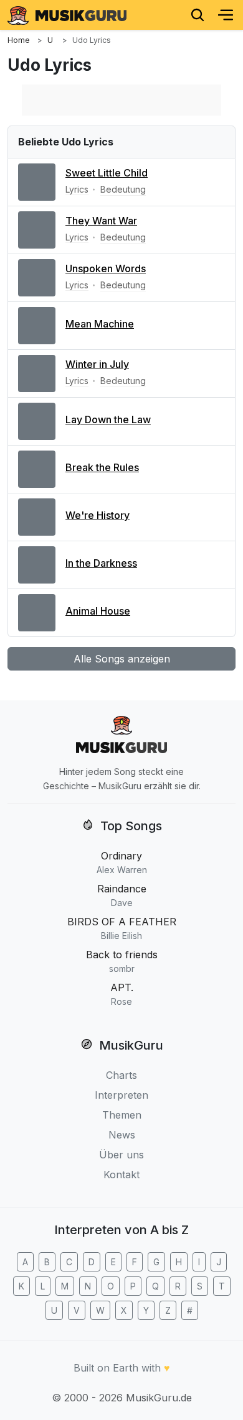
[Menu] (225, 14)
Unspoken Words (105, 268)
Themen (121, 1115)
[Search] (197, 15)
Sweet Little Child (106, 173)
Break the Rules (102, 467)
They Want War (101, 220)
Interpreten (121, 1095)
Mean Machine (99, 324)
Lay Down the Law (108, 419)
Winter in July (97, 364)
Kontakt (121, 1174)
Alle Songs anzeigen (122, 659)
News (121, 1135)
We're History (97, 515)
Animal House (97, 611)
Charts (121, 1075)
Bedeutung (123, 189)
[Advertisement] (121, 100)
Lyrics (76, 189)
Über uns (121, 1154)
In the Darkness (101, 563)
